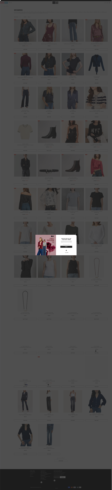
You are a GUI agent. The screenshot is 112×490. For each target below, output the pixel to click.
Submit (66, 246)
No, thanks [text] (66, 252)
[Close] (76, 234)
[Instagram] (66, 250)
